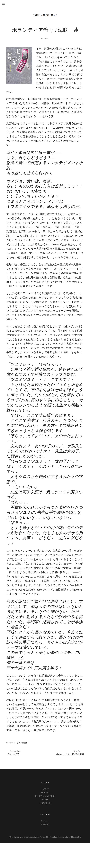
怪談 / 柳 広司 (14, 753)
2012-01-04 (45, 38)
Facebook (45, 824)
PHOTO (45, 799)
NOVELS (45, 792)
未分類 (24, 743)
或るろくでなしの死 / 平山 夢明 (64, 753)
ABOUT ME (45, 803)
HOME (45, 789)
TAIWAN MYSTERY (45, 796)
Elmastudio (75, 837)
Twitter (45, 821)
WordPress (54, 837)
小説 (19, 743)
